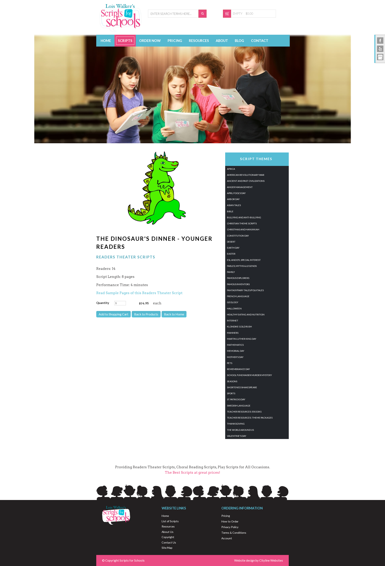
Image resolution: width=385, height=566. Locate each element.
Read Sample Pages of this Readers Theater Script (139, 293)
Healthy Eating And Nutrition (245, 314)
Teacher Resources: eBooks (244, 411)
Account (226, 538)
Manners (232, 332)
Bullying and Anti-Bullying (244, 217)
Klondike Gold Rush (239, 326)
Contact (259, 41)
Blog (239, 41)
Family (231, 272)
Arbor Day (233, 199)
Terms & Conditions (233, 532)
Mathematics (235, 344)
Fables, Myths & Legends (242, 266)
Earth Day (233, 247)
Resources (199, 41)
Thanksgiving (236, 423)
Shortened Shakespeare (242, 387)
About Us (167, 531)
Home (106, 41)
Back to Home (174, 314)
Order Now (150, 41)
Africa (231, 169)
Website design (244, 560)
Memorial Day (235, 351)
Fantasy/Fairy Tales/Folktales (245, 290)
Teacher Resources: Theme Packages (250, 417)
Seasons (232, 381)
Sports (231, 393)
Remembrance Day (238, 369)
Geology (232, 302)
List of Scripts (170, 521)
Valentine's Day (236, 436)
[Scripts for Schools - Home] (120, 31)
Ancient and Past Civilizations (245, 181)
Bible (230, 211)
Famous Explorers (238, 278)
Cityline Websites (271, 560)
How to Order (229, 521)
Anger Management (240, 187)
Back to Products (146, 314)
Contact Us (169, 542)
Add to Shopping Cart (113, 314)
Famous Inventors (238, 284)
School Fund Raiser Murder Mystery (249, 375)
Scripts (125, 41)
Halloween (234, 308)
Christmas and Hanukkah (243, 229)
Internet (232, 320)
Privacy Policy (229, 527)
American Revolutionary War (245, 175)
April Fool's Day (236, 193)
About (222, 41)
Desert (231, 241)
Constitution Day (238, 235)
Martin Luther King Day (241, 338)
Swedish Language (238, 405)
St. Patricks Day (236, 399)
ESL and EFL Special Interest (244, 260)
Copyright (168, 537)
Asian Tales (234, 205)
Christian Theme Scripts (242, 223)
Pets (229, 363)
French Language (238, 296)
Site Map (167, 547)
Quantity (102, 303)
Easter (231, 253)
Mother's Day (235, 357)
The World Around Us (240, 430)
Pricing (175, 41)
